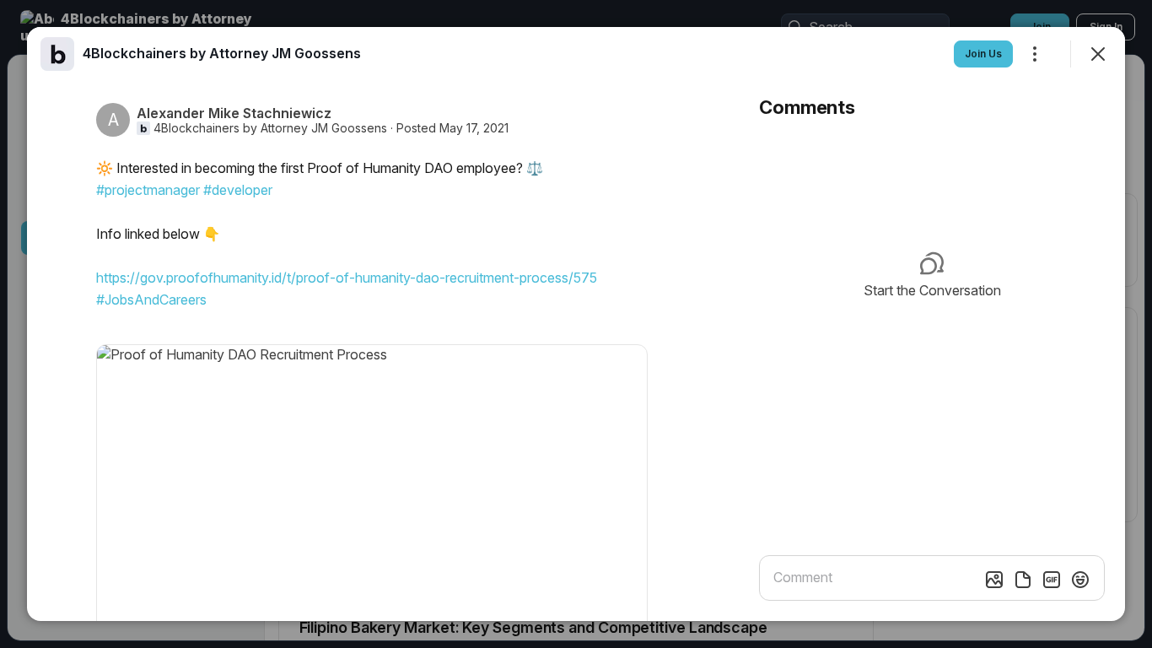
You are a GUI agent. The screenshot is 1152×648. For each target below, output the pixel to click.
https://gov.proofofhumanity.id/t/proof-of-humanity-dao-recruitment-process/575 (346, 277)
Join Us (983, 53)
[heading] (222, 53)
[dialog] (576, 324)
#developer (237, 189)
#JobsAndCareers (151, 299)
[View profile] (57, 54)
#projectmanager (148, 189)
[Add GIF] (1051, 579)
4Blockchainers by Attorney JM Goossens (270, 128)
